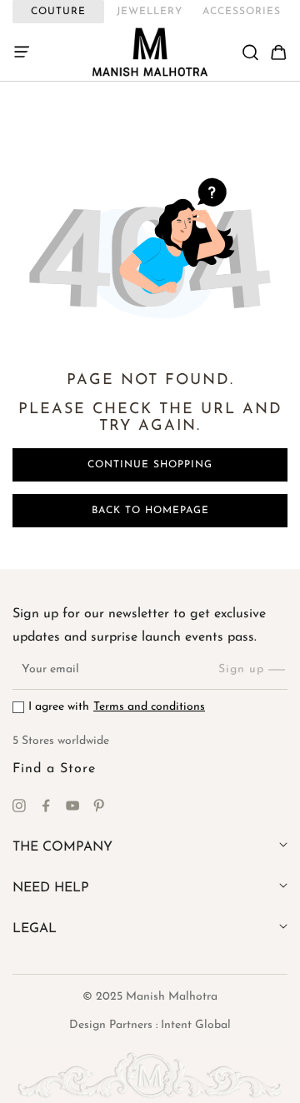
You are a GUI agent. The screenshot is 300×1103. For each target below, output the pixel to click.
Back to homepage (150, 511)
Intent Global (196, 1025)
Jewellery (149, 12)
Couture (58, 12)
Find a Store (54, 769)
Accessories (241, 12)
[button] (26, 52)
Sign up (241, 669)
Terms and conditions (149, 707)
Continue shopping (150, 465)
